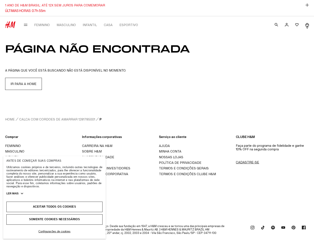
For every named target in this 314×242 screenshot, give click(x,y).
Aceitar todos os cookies (54, 206)
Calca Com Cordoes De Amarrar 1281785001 (57, 119)
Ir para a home (23, 84)
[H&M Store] (10, 25)
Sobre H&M (92, 151)
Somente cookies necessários (54, 219)
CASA (108, 25)
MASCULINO (66, 25)
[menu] (26, 25)
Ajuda (164, 146)
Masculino (14, 151)
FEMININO (42, 25)
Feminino (13, 146)
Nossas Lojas (171, 157)
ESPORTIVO (128, 25)
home (10, 119)
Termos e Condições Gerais (184, 168)
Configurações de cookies (54, 231)
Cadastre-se (247, 162)
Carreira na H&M (97, 146)
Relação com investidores (106, 168)
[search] (276, 25)
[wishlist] (297, 25)
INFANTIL (90, 25)
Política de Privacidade (180, 162)
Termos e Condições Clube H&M (187, 174)
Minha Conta (170, 151)
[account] (287, 25)
